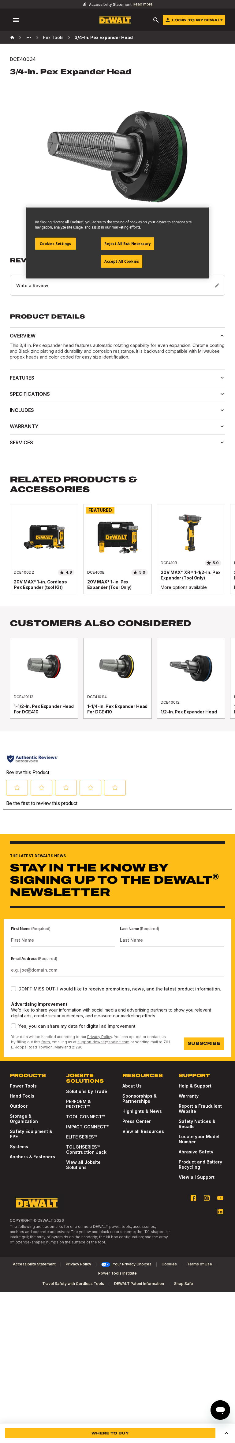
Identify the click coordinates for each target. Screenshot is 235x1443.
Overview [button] (22, 336)
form (45, 1042)
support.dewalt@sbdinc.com (103, 1042)
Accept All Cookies (121, 261)
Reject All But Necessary (127, 243)
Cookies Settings (55, 243)
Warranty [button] (24, 426)
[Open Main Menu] (16, 20)
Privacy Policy (99, 1036)
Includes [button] (22, 410)
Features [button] (22, 378)
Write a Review (32, 285)
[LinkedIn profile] (220, 1211)
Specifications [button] (30, 394)
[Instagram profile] (207, 1198)
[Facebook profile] (193, 1198)
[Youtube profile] (220, 1198)
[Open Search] (156, 20)
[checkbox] (13, 988)
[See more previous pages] (29, 37)
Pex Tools (53, 37)
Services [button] (21, 442)
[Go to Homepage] (115, 20)
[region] (117, 555)
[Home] (12, 37)
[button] (226, 1433)
